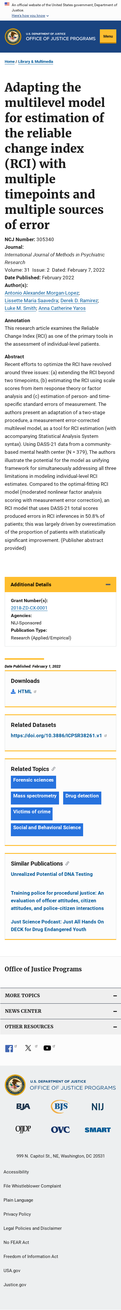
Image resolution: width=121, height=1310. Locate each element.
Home (10, 61)
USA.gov (12, 1270)
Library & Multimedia (35, 61)
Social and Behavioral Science (47, 827)
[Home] (60, 36)
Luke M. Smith (20, 308)
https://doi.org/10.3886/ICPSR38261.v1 (57, 735)
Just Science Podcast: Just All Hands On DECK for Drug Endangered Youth (57, 925)
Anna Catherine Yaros (62, 308)
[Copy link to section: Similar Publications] (66, 863)
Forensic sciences (33, 780)
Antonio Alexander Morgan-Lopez (42, 293)
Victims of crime (31, 811)
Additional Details (31, 584)
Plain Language (18, 1200)
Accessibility (16, 1172)
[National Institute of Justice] (98, 1111)
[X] (30, 1050)
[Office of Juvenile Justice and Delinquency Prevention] (23, 1135)
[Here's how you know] (60, 10)
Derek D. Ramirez (79, 300)
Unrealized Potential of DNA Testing (52, 874)
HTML (25, 691)
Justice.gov (15, 1284)
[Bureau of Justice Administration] (23, 1111)
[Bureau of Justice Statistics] (60, 1115)
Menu (108, 36)
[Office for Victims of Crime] (60, 1134)
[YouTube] (49, 1050)
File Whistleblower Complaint (32, 1186)
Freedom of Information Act (31, 1256)
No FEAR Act (16, 1242)
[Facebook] (11, 1050)
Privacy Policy (17, 1214)
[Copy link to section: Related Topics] (52, 768)
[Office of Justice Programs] (13, 36)
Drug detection (82, 796)
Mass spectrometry (35, 796)
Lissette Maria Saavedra (31, 300)
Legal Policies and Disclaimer (33, 1228)
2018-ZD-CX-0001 (29, 608)
